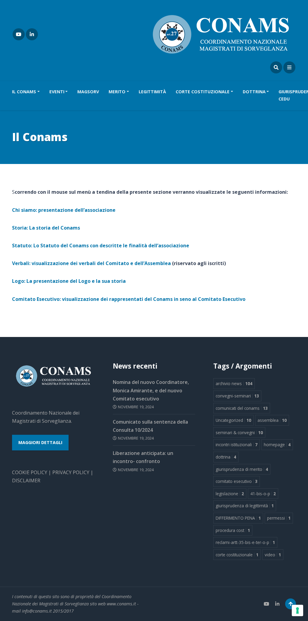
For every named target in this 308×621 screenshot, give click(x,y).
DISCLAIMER (26, 480)
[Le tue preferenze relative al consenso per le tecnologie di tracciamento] (297, 610)
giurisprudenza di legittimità (245, 505)
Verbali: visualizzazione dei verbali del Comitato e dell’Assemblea (91, 263)
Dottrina (254, 91)
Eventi (56, 91)
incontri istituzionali (236, 444)
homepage (277, 444)
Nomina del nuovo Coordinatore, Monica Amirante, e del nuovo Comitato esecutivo (151, 390)
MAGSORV (88, 91)
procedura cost (233, 530)
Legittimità (152, 91)
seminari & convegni (239, 432)
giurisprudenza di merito (242, 469)
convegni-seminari (237, 396)
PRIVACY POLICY (70, 472)
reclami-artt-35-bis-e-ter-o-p (245, 542)
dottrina (226, 457)
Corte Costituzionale (202, 91)
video (273, 555)
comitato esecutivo (236, 481)
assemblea (272, 420)
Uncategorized (233, 420)
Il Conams (24, 91)
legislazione (230, 493)
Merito (117, 91)
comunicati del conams (242, 408)
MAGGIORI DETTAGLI (40, 442)
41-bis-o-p (263, 493)
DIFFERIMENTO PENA (238, 518)
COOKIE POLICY (29, 472)
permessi (279, 518)
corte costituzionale (237, 555)
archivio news (234, 383)
